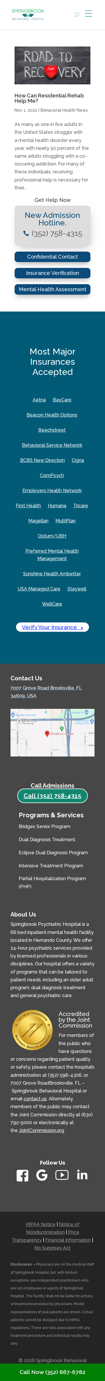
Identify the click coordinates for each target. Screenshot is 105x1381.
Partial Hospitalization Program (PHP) (52, 882)
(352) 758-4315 (57, 233)
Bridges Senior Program (44, 826)
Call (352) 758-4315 (52, 795)
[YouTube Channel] (62, 1180)
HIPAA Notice (40, 1224)
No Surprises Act (52, 1248)
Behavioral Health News (64, 110)
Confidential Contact (52, 257)
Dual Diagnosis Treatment (47, 839)
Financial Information (68, 1240)
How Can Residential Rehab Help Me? (49, 98)
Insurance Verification (52, 273)
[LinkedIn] (82, 1181)
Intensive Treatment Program (51, 866)
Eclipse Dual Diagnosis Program (53, 852)
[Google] (42, 1180)
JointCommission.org (41, 1130)
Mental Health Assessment (52, 289)
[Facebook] (23, 1180)
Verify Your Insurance (52, 627)
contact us (35, 1098)
